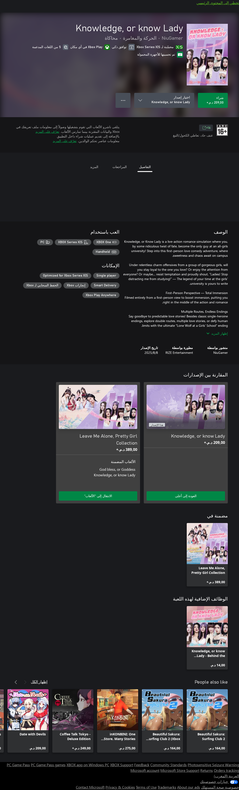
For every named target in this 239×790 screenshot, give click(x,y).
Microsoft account (144, 770)
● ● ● (123, 100)
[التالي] (16, 682)
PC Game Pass (18, 764)
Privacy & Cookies (120, 787)
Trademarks (167, 787)
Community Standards (168, 764)
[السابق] (25, 682)
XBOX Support (121, 764)
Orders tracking (226, 770)
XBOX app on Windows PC (88, 764)
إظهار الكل (39, 681)
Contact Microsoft (90, 787)
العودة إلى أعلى (186, 496)
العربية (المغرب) (226, 775)
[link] (207, 554)
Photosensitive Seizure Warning (213, 764)
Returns (206, 770)
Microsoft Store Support (179, 770)
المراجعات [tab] (119, 167)
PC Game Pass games (48, 764)
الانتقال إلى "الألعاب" (98, 496)
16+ (208, 128)
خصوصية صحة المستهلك (220, 787)
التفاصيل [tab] (145, 167)
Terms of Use (146, 787)
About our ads (188, 787)
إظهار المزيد (219, 333)
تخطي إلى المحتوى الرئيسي (218, 2)
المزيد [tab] (94, 167)
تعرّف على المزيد (47, 131)
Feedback (141, 764)
